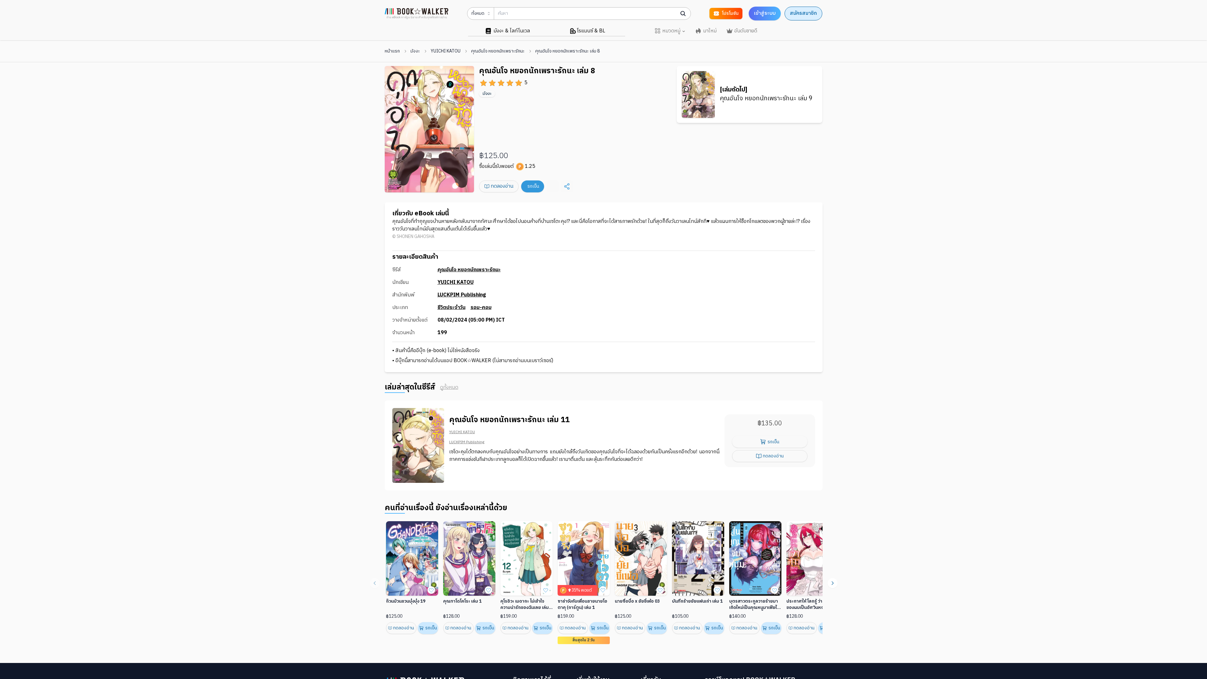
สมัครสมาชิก (803, 13)
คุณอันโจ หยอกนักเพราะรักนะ (498, 51)
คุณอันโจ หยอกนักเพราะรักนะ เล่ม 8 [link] (567, 51)
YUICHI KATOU (445, 51)
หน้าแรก (392, 51)
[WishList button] (431, 590)
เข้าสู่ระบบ (765, 13)
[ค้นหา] (683, 13)
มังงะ (415, 51)
